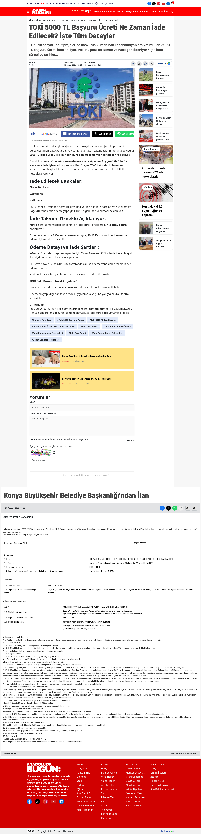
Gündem (81, 764)
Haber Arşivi (157, 780)
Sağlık (80, 780)
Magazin (106, 818)
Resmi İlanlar (157, 764)
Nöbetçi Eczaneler (136, 797)
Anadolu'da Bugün (39, 20)
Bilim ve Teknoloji (110, 797)
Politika (105, 764)
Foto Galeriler (133, 768)
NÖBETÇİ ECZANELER (108, 4)
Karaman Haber (85, 805)
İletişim (154, 776)
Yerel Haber (107, 776)
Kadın (104, 801)
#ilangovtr (10, 753)
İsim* (32, 402)
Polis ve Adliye (109, 772)
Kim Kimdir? (83, 793)
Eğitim (80, 789)
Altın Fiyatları (133, 785)
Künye (153, 768)
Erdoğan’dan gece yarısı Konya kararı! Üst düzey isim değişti (163, 105)
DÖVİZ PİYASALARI (67, 4)
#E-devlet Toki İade (41, 319)
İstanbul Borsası (135, 776)
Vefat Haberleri (85, 809)
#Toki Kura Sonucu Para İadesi (47, 333)
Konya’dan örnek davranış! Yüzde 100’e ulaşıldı (153, 172)
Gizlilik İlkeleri (158, 772)
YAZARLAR (34, 4)
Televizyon (107, 809)
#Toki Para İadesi (77, 333)
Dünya (104, 768)
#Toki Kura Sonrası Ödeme (117, 326)
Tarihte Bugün (84, 797)
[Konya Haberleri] (156, 154)
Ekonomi (81, 776)
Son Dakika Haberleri (162, 789)
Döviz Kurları (133, 780)
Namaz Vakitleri (134, 805)
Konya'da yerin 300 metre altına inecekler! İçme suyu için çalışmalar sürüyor (163, 121)
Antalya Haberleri (110, 785)
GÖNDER (130, 440)
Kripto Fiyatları (134, 789)
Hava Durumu (133, 801)
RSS (32, 831)
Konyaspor (83, 768)
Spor (103, 793)
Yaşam (104, 805)
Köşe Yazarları (133, 764)
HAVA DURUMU (87, 4)
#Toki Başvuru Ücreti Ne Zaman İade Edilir (53, 326)
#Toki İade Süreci (89, 326)
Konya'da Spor (109, 813)
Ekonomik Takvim (135, 793)
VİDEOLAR (49, 4)
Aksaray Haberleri (86, 801)
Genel (53, 20)
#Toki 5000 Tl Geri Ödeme (103, 319)
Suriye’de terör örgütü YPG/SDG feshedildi (163, 243)
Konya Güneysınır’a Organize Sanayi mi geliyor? (162, 228)
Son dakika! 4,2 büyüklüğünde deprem (152, 211)
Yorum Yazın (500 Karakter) (43, 413)
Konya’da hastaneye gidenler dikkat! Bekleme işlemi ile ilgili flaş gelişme (163, 90)
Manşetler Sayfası (135, 772)
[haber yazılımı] (167, 831)
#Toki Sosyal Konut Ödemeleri (107, 333)
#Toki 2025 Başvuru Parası (70, 319)
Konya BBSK (83, 772)
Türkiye (81, 785)
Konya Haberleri (110, 789)
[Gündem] (156, 192)
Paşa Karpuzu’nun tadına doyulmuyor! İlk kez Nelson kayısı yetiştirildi (163, 75)
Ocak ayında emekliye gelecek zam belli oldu (162, 136)
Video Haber (108, 780)
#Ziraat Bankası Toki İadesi (45, 339)
